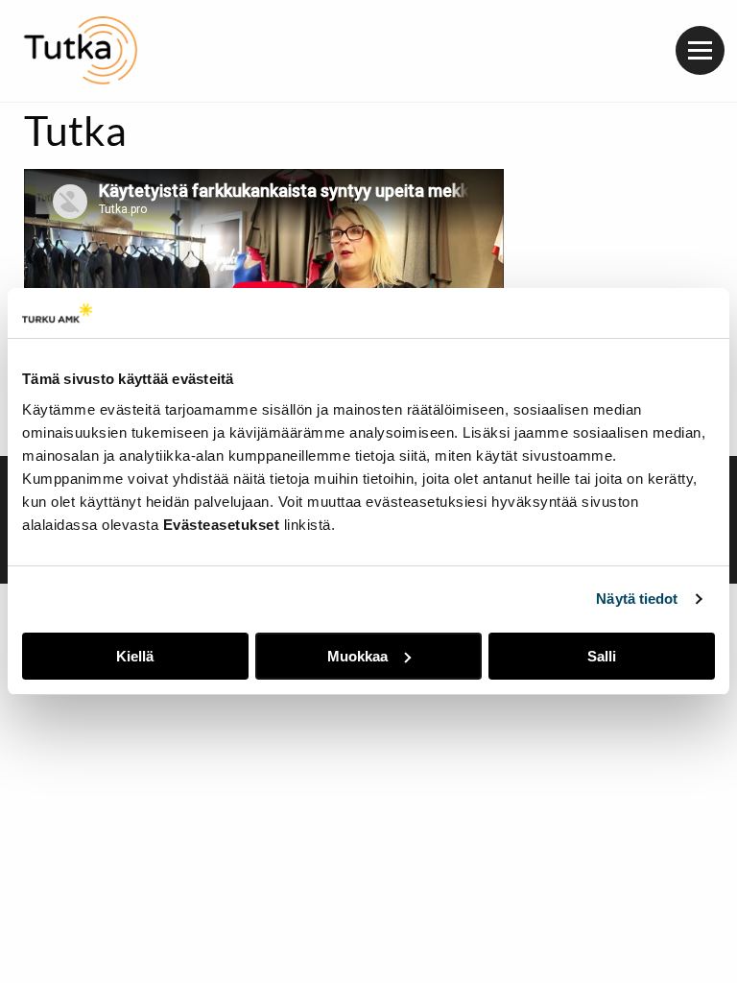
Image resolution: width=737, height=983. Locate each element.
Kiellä (135, 656)
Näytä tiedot (637, 598)
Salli (601, 656)
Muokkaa (357, 656)
